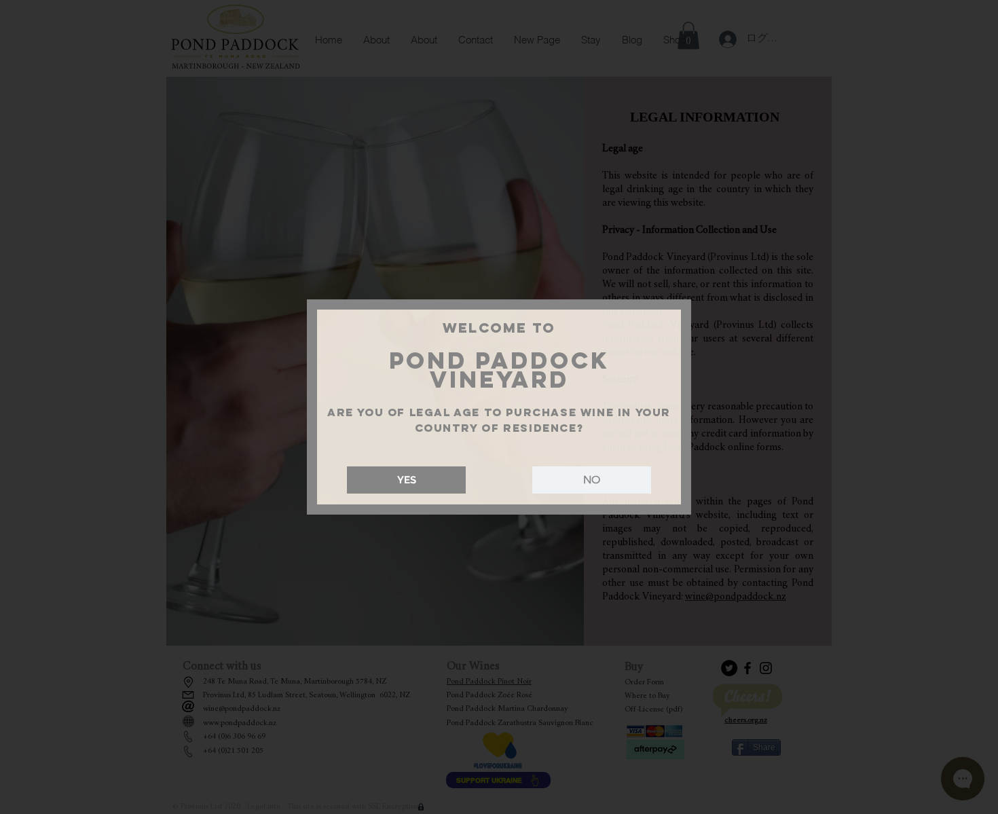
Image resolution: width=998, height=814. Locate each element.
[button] (406, 480)
